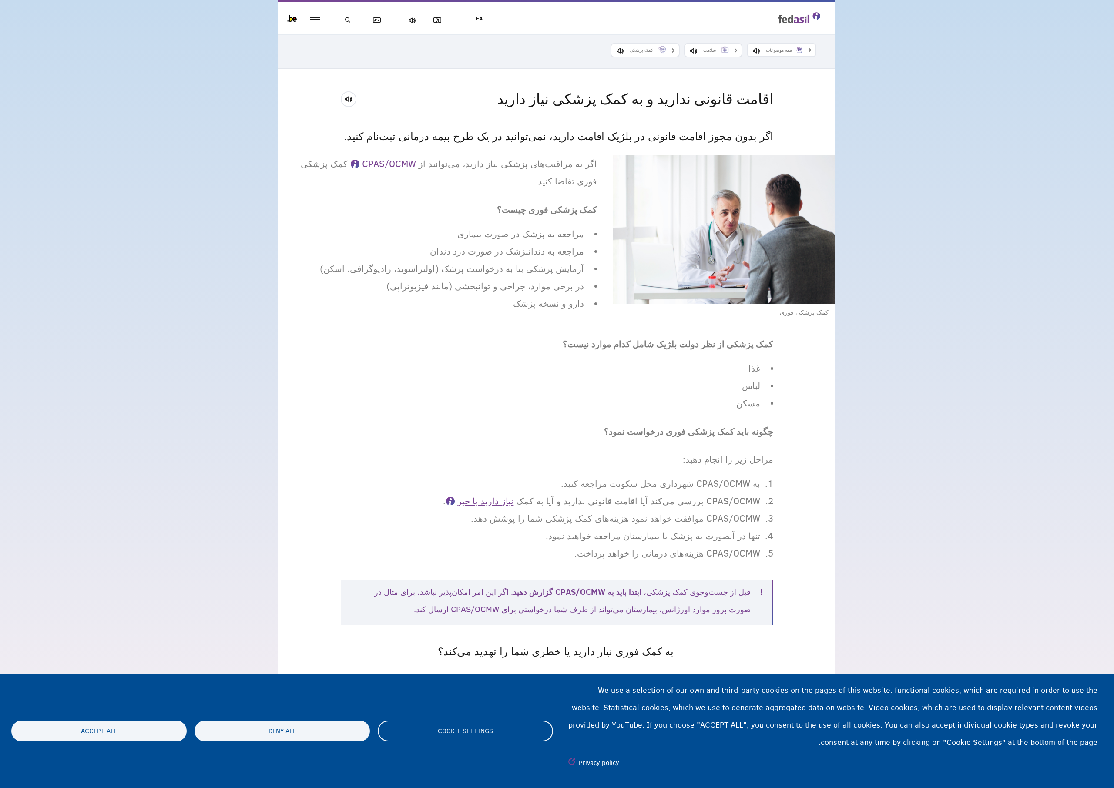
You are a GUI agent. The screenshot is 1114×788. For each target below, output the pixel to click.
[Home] (799, 17)
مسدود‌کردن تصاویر (439, 20)
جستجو (348, 20)
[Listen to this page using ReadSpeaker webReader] (351, 98)
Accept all (99, 731)
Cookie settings (465, 731)
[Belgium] (292, 18)
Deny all (282, 731)
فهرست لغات (378, 20)
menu (315, 18)
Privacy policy (599, 762)
